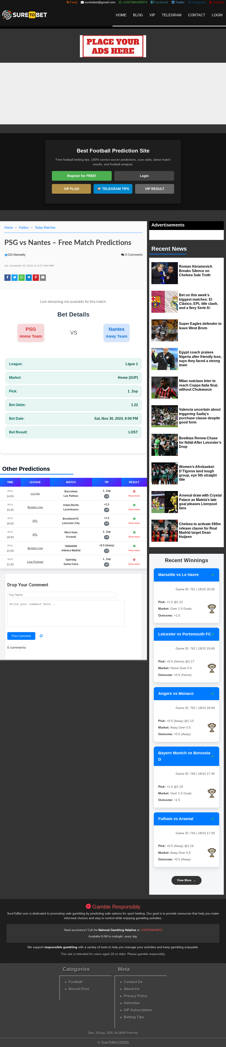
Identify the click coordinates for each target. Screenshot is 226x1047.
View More (186, 880)
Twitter (179, 2)
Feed (73, 2)
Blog (138, 15)
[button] (7, 277)
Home (121, 15)
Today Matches (45, 227)
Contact (196, 15)
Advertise (132, 1003)
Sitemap (132, 1032)
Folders (24, 227)
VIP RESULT (154, 189)
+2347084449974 (151, 930)
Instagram (198, 2)
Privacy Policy (136, 996)
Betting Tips (134, 1017)
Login (217, 15)
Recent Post (79, 989)
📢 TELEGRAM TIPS (113, 189)
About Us (132, 989)
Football (75, 982)
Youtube (218, 2)
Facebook (160, 2)
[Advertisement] (113, 93)
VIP (152, 15)
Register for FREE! (81, 176)
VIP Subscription (138, 1010)
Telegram (171, 15)
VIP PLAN (71, 189)
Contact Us (133, 982)
